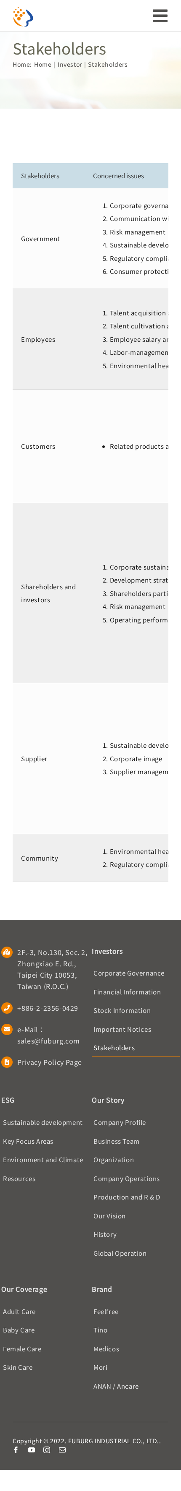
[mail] (62, 1450)
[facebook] (16, 1450)
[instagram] (47, 1450)
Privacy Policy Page (49, 1062)
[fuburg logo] (23, 9)
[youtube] (31, 1450)
